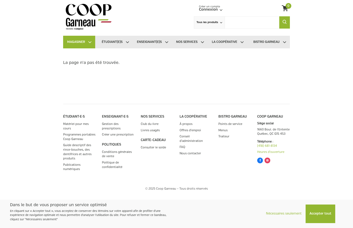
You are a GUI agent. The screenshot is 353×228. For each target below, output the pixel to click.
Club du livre (150, 124)
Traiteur (223, 136)
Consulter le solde (153, 147)
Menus (223, 130)
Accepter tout (320, 213)
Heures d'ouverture (270, 151)
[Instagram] (267, 161)
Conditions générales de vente (117, 154)
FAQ (182, 147)
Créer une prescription (118, 134)
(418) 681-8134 (267, 145)
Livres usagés (150, 130)
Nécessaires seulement (284, 213)
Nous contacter (190, 153)
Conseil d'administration (191, 138)
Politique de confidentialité (112, 165)
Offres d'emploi (190, 130)
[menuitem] (115, 42)
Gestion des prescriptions (111, 126)
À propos (186, 124)
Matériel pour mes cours (76, 126)
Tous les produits (207, 22)
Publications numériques (71, 167)
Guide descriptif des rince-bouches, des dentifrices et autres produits (77, 152)
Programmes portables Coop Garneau (79, 137)
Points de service (230, 124)
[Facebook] (260, 161)
